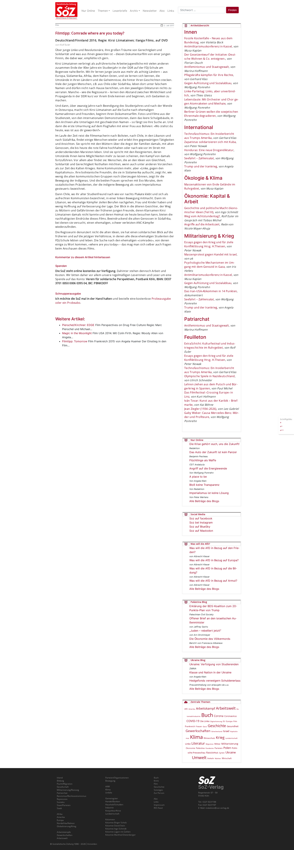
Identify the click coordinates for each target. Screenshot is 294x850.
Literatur (198, 743)
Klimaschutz (209, 738)
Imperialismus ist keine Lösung (209, 493)
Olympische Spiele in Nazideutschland (209, 376)
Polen (227, 748)
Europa (229, 721)
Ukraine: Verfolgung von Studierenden (214, 664)
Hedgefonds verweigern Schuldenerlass (214, 680)
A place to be (198, 476)
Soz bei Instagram (201, 522)
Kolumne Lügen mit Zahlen (117, 831)
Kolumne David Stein (115, 825)
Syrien (222, 753)
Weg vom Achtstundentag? (202, 216)
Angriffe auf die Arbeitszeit (201, 224)
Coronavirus (230, 716)
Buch (207, 714)
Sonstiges (158, 789)
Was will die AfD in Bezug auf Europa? (214, 560)
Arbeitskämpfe (64, 832)
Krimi (156, 780)
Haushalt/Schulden (114, 804)
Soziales (61, 802)
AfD (186, 709)
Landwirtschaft (231, 738)
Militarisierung (229, 743)
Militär (217, 744)
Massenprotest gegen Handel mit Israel (210, 254)
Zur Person (159, 793)
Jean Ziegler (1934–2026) (200, 409)
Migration (210, 744)
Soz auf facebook (200, 518)
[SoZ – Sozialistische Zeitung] (66, 10)
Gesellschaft (63, 786)
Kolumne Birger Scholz (116, 822)
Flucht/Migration (64, 783)
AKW (107, 786)
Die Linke (204, 721)
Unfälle (108, 792)
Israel (226, 731)
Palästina (200, 748)
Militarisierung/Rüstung (68, 789)
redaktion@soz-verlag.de (217, 807)
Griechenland (216, 731)
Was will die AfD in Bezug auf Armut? (213, 580)
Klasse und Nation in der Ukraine (210, 672)
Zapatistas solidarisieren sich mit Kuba (210, 142)
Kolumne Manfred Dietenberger (120, 834)
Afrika (59, 814)
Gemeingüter (111, 798)
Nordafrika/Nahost (66, 823)
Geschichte (217, 725)
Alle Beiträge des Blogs (204, 501)
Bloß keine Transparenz (204, 484)
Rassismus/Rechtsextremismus (71, 796)
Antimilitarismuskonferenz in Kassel (208, 46)
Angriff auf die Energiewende (208, 468)
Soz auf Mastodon (201, 530)
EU (224, 721)
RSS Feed (158, 807)
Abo (156, 798)
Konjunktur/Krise (113, 810)
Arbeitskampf (205, 708)
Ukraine (230, 752)
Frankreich (190, 726)
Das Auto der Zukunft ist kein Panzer (213, 452)
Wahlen (218, 758)
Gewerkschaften (198, 731)
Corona (218, 716)
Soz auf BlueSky (199, 526)
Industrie (109, 807)
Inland (60, 777)
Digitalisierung (216, 721)
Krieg (220, 737)
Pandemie (210, 748)
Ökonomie (190, 748)
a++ (282, 429)
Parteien (219, 748)
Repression (62, 799)
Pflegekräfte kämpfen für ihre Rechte (208, 75)
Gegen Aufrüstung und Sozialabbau (207, 83)
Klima (196, 737)
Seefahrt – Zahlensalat (199, 158)
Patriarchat (62, 793)
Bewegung (110, 780)
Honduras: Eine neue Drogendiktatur (209, 150)
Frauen (199, 726)
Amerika (192, 709)
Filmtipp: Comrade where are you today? (89, 33)
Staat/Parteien (63, 805)
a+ (281, 426)
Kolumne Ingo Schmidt (115, 828)
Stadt (59, 808)
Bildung (60, 780)
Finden (232, 10)
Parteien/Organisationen (117, 777)
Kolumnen (110, 819)
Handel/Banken (112, 801)
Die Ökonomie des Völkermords (209, 638)
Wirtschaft (227, 758)
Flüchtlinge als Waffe (202, 460)
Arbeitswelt (226, 708)
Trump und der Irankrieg (200, 166)
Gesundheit (233, 726)
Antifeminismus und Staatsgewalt (206, 67)
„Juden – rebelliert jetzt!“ (205, 630)
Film (57, 25)
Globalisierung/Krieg (66, 826)
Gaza (205, 726)
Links (156, 801)
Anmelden (92, 844)
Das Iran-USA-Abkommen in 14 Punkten (210, 291)
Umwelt (199, 757)
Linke (188, 743)
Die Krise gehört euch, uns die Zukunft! (214, 444)
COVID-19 (192, 721)
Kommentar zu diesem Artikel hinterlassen (82, 257)
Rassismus (212, 752)
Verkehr (210, 758)
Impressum (159, 804)
